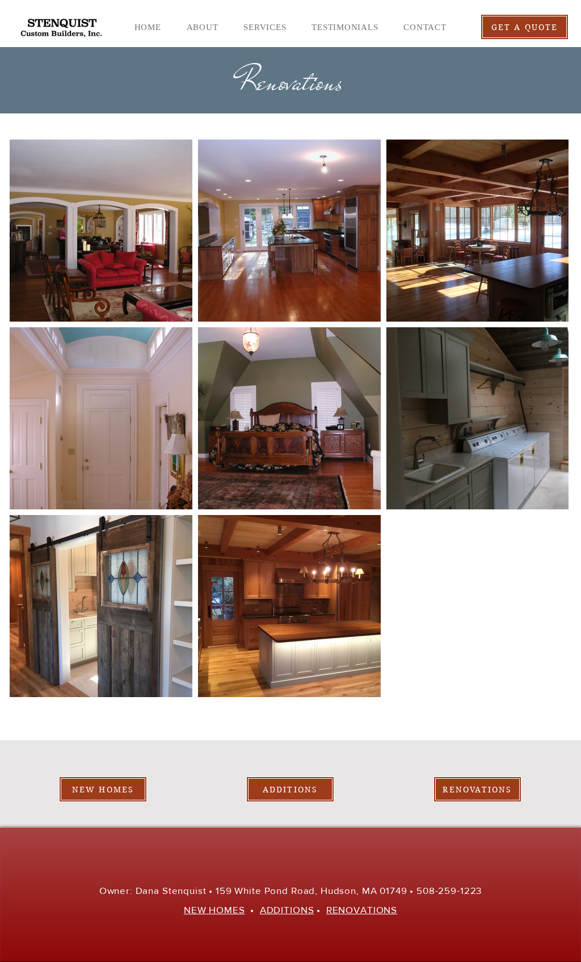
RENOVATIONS (361, 909)
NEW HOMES (214, 909)
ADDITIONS (287, 909)
